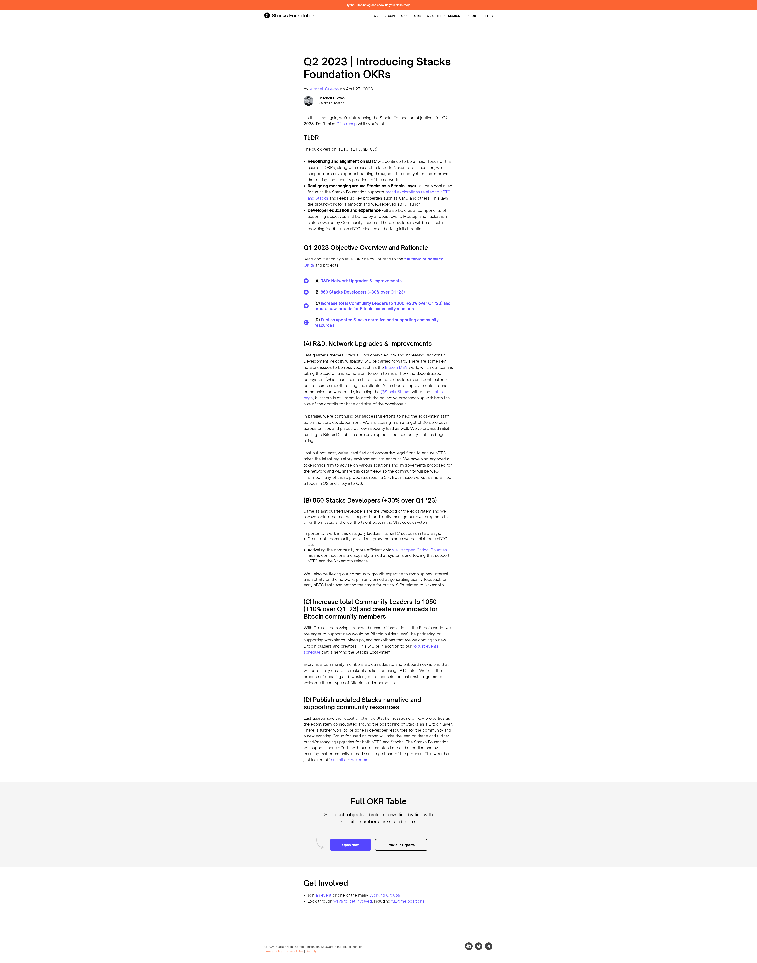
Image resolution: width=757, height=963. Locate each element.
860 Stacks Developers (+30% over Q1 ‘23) (363, 292)
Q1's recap (346, 123)
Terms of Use (294, 951)
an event (323, 895)
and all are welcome (349, 759)
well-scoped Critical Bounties (419, 549)
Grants (473, 16)
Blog (489, 16)
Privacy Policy (273, 951)
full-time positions (407, 901)
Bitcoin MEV (396, 367)
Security (311, 951)
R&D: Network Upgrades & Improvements (361, 280)
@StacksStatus (395, 391)
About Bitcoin (384, 16)
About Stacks (411, 16)
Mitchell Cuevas (324, 88)
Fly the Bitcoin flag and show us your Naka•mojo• (379, 5)
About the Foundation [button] (443, 16)
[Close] (751, 5)
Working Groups (384, 895)
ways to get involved (352, 901)
